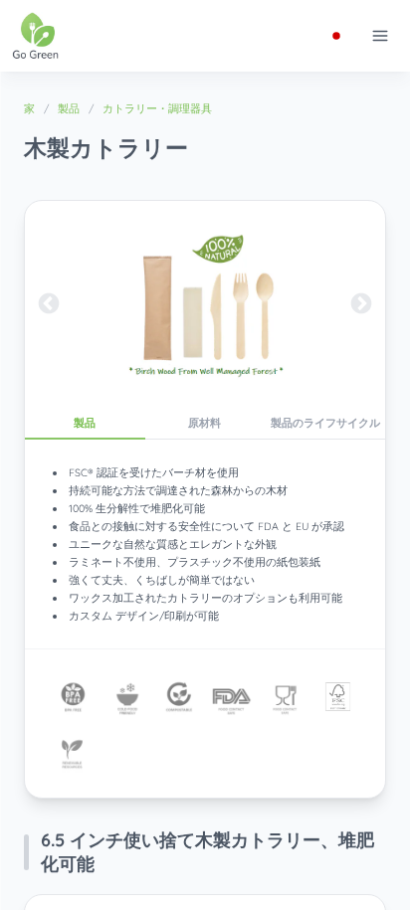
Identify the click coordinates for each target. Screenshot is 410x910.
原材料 (204, 423)
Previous (49, 304)
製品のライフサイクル (325, 423)
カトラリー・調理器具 (157, 108)
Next (361, 304)
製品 (69, 108)
